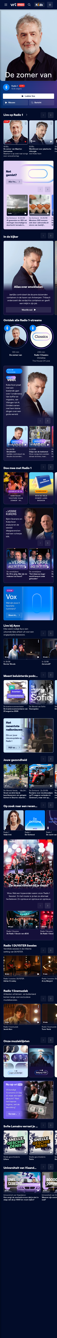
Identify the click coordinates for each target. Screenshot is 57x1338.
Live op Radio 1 (13, 114)
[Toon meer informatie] (26, 123)
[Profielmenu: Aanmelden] (50, 5)
